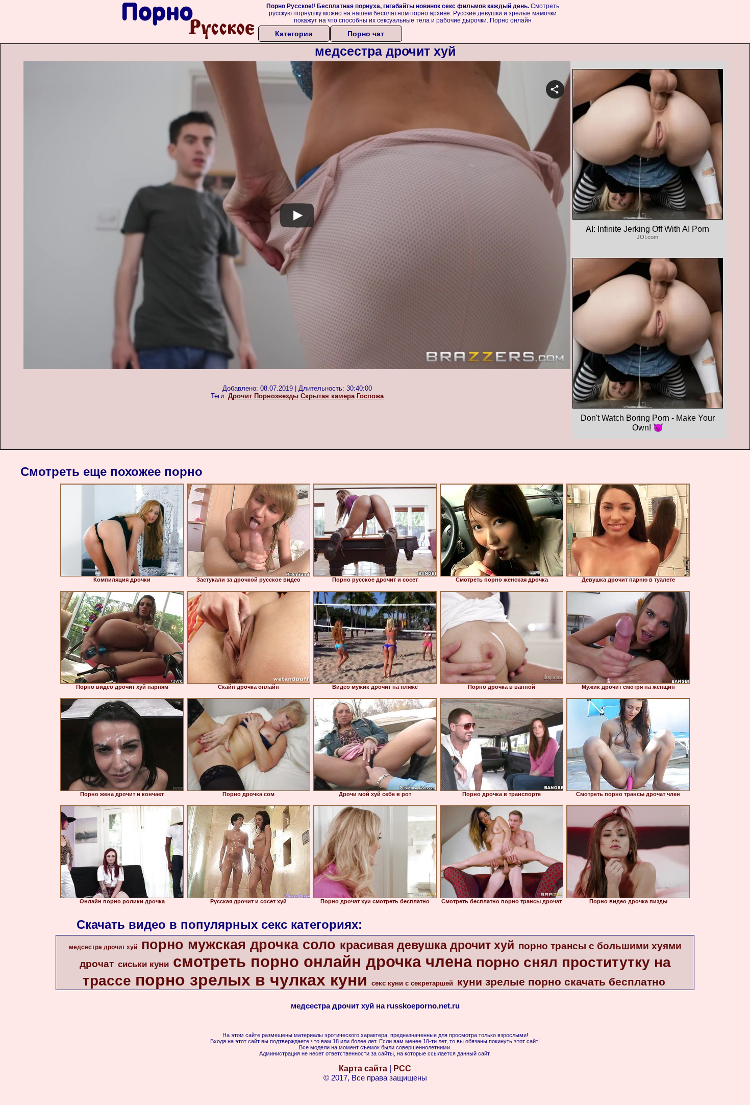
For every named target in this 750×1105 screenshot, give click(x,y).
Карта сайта (363, 1068)
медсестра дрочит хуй (103, 947)
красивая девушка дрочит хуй (427, 945)
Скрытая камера (328, 396)
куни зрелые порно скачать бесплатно (561, 982)
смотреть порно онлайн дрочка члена (322, 961)
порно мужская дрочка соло (238, 944)
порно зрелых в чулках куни (251, 980)
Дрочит (240, 396)
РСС (402, 1068)
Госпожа (370, 396)
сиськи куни (143, 964)
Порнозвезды (276, 396)
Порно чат (365, 34)
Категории (294, 34)
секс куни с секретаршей (412, 983)
